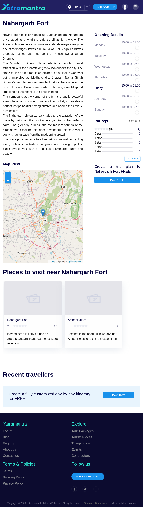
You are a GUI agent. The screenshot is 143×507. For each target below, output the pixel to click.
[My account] (125, 7)
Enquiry (8, 443)
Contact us (11, 455)
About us (9, 449)
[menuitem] (78, 7)
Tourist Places (82, 437)
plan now (118, 395)
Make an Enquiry (88, 476)
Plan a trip (117, 180)
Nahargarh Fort (17, 320)
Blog (6, 437)
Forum (7, 431)
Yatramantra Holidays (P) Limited (44, 503)
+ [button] (8, 175)
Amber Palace (77, 320)
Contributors (81, 455)
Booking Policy (14, 477)
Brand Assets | (102, 503)
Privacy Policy (13, 483)
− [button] (8, 180)
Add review (132, 159)
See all (134, 121)
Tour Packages (83, 431)
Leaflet (52, 261)
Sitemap (88, 503)
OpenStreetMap (75, 261)
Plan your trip (105, 7)
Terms (7, 471)
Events (77, 449)
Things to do (81, 443)
